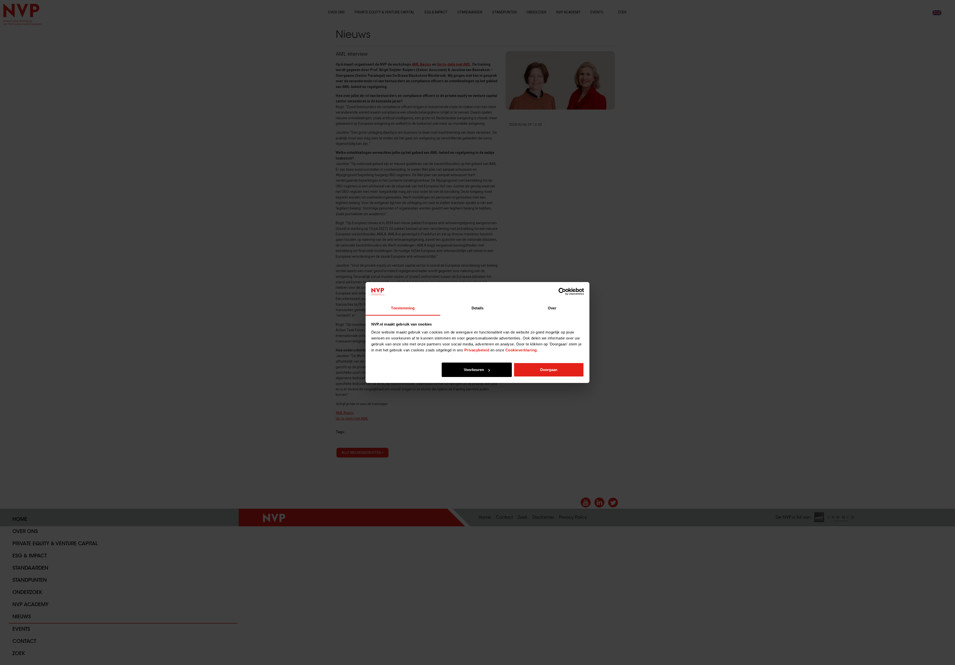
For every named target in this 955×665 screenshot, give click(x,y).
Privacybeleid (476, 350)
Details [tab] (478, 308)
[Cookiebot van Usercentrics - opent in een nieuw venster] (562, 291)
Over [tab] (552, 308)
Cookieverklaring (521, 350)
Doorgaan (548, 370)
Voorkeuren (474, 370)
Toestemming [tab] (403, 308)
